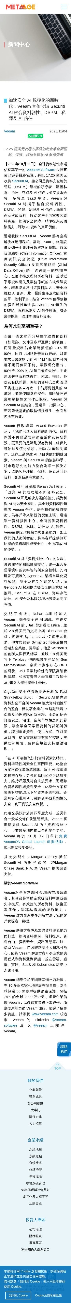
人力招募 (35, 1123)
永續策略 (35, 1163)
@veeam (40, 1025)
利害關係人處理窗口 (35, 1249)
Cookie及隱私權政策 (48, 1295)
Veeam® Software (41, 170)
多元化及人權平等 (35, 1196)
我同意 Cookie (18, 1295)
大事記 (35, 1110)
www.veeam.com (45, 1014)
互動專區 (35, 1203)
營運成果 (35, 1096)
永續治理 (35, 1169)
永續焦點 (35, 1156)
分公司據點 (35, 1103)
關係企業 (35, 1117)
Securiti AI (20, 181)
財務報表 (35, 1236)
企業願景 (35, 1090)
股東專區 (35, 1242)
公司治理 (35, 1229)
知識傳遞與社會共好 (35, 1190)
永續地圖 (35, 1149)
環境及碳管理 (35, 1183)
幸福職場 (35, 1176)
